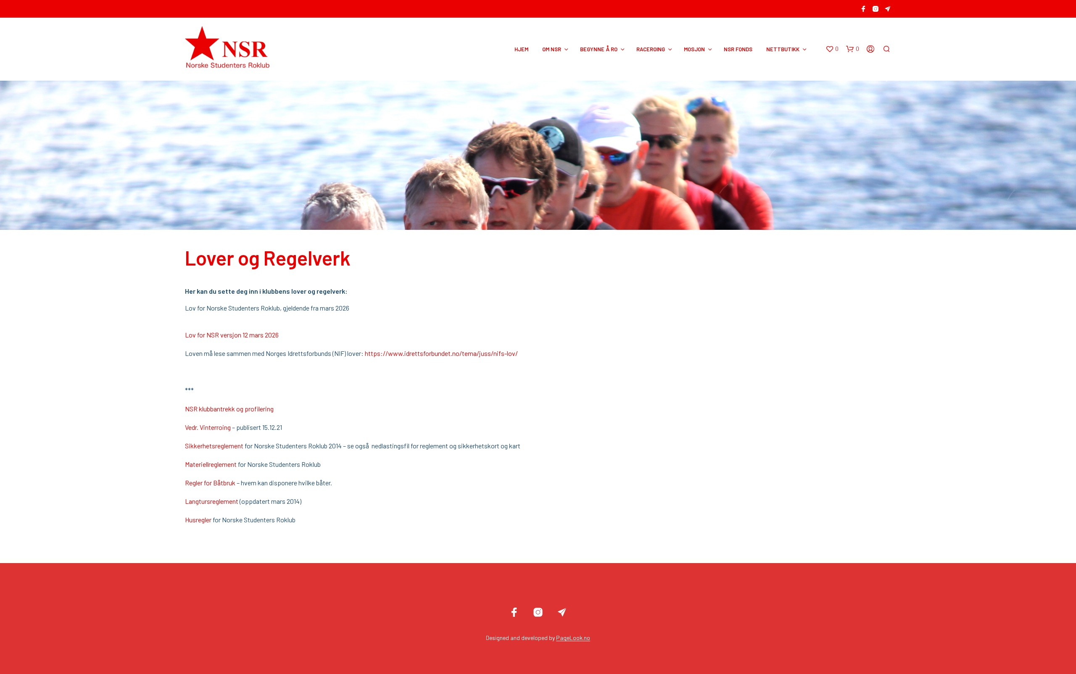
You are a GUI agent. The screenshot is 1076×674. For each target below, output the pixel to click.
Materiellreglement (211, 464)
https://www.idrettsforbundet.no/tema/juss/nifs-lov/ (441, 353)
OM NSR (551, 49)
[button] (832, 49)
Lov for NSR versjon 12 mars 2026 (232, 335)
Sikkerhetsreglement (214, 446)
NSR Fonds (738, 49)
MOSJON (694, 49)
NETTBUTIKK (782, 49)
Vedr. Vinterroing (208, 427)
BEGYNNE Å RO (598, 49)
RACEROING (650, 49)
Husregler (198, 520)
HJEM (521, 49)
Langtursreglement (211, 501)
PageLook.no (573, 638)
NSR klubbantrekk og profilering (229, 409)
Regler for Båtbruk (210, 483)
